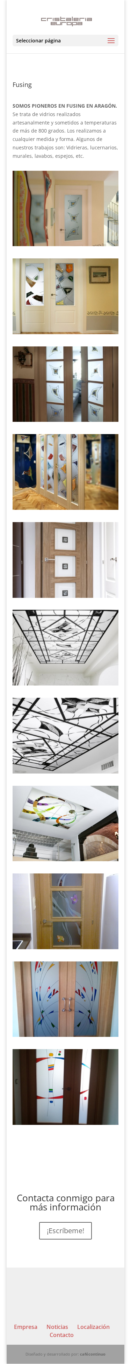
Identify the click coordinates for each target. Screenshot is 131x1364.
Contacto (62, 1335)
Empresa (25, 1327)
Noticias (57, 1327)
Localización (93, 1327)
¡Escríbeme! (65, 1230)
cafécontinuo (92, 1354)
